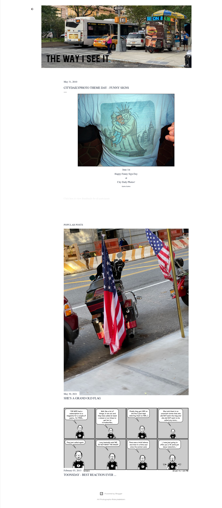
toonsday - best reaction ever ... (90, 475)
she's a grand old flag (82, 398)
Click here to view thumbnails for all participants (87, 198)
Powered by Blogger (113, 493)
